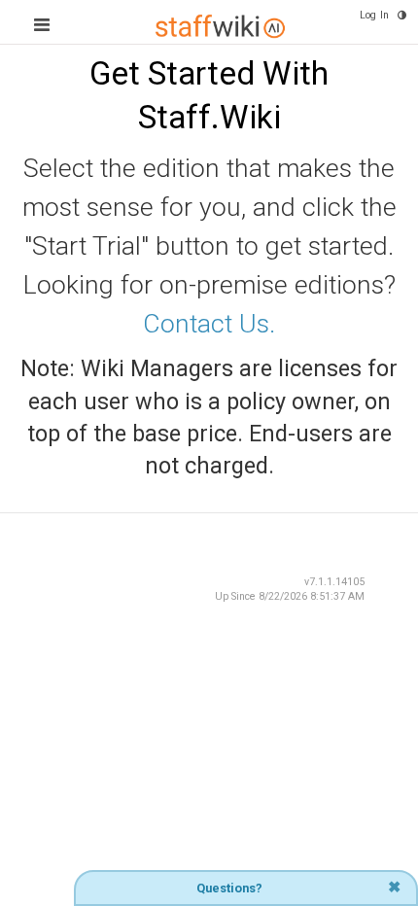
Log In (374, 15)
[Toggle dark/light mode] (402, 15)
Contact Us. (209, 323)
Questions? (229, 888)
